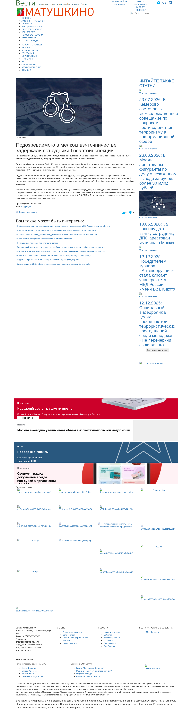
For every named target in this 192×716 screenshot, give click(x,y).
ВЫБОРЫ (26, 47)
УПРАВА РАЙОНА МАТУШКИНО (120, 3)
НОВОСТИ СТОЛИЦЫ (32, 44)
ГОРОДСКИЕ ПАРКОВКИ (33, 34)
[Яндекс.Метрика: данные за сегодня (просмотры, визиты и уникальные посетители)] (152, 667)
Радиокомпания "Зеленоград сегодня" (94, 670)
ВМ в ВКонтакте (152, 631)
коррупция (26, 206)
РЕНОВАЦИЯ (28, 53)
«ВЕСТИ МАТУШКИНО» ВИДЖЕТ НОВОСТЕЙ (140, 5)
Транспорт (108, 640)
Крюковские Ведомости (32, 676)
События (108, 634)
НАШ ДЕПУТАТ (28, 32)
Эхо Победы (109, 646)
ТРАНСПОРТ (27, 58)
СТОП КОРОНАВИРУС (32, 29)
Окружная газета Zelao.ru (88, 676)
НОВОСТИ (26, 17)
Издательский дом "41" (86, 673)
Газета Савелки (29, 667)
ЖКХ (24, 61)
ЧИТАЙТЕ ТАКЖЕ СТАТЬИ (156, 83)
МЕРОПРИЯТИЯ (29, 55)
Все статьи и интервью (157, 350)
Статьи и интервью (148, 92)
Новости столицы (112, 631)
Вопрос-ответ (69, 634)
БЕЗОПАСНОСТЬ (30, 50)
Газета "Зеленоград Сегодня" (89, 667)
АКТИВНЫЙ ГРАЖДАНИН (33, 20)
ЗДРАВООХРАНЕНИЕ (31, 67)
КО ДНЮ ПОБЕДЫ (30, 40)
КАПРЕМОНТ (28, 23)
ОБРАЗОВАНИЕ (29, 64)
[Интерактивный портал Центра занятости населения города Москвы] (116, 534)
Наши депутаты (70, 643)
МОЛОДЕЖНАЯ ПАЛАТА (33, 26)
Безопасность (110, 643)
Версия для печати (27, 211)
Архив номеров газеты (73, 631)
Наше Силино (28, 673)
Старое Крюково (29, 670)
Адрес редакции (29, 37)
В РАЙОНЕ (26, 70)
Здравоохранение (112, 637)
